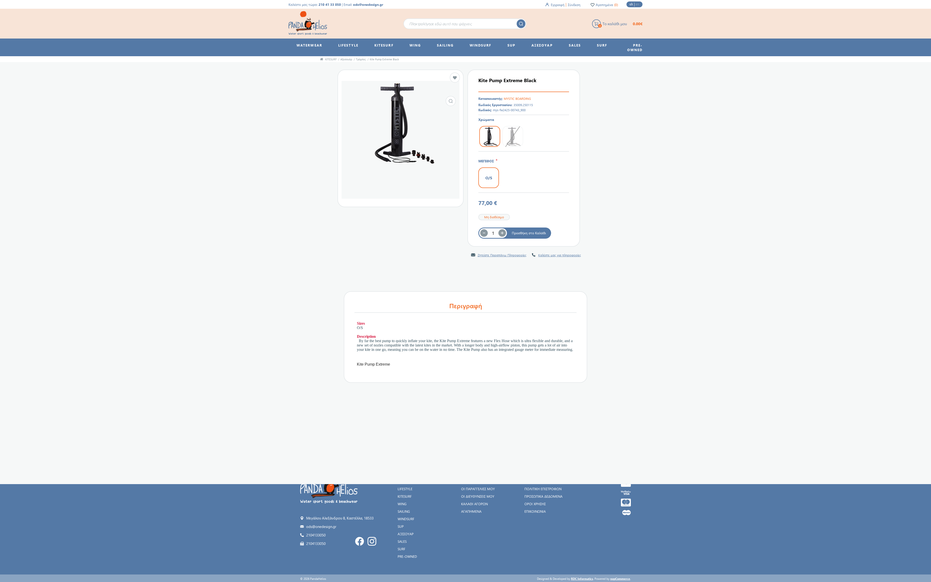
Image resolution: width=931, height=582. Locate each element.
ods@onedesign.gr (368, 4)
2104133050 (316, 535)
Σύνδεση (574, 4)
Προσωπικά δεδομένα (543, 496)
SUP (401, 526)
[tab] (465, 306)
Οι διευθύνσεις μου (477, 496)
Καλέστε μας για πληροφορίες (559, 255)
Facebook (359, 541)
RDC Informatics (582, 579)
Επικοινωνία (535, 511)
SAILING (404, 511)
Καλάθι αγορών (474, 504)
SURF (401, 549)
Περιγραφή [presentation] (465, 305)
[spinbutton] (493, 233)
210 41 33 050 (330, 4)
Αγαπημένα (471, 511)
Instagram (372, 541)
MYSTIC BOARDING (517, 98)
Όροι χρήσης (535, 504)
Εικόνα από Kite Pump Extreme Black (451, 101)
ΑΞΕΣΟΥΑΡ (406, 534)
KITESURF (405, 496)
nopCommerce (620, 579)
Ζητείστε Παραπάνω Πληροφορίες (502, 255)
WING (402, 504)
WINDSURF (406, 519)
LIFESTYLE (405, 489)
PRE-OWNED (407, 556)
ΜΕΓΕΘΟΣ (487, 161)
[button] (502, 233)
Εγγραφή (557, 4)
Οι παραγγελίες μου (478, 489)
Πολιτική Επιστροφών (543, 489)
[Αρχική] (321, 59)
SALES (402, 541)
